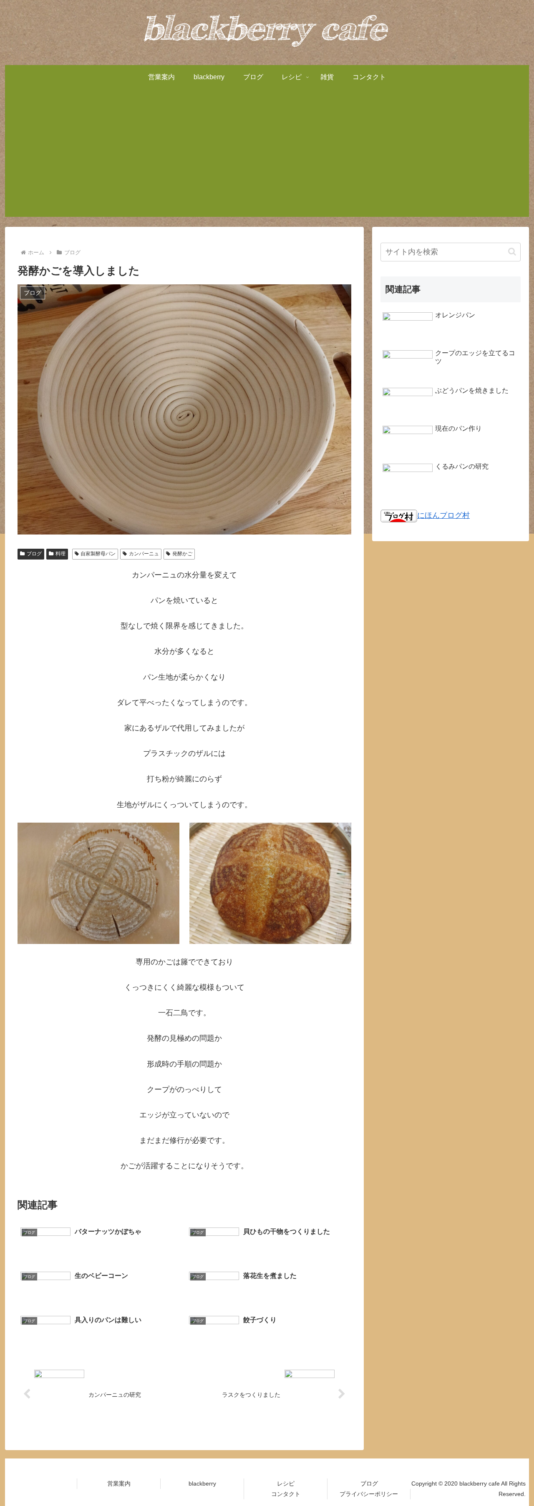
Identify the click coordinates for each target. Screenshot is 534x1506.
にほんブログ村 (443, 515)
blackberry (202, 1483)
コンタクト (285, 1494)
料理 (60, 554)
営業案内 (119, 1483)
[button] (512, 251)
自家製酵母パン (98, 554)
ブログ (34, 554)
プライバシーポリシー (369, 1494)
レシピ (286, 1483)
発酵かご (182, 554)
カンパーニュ (144, 554)
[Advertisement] (267, 158)
